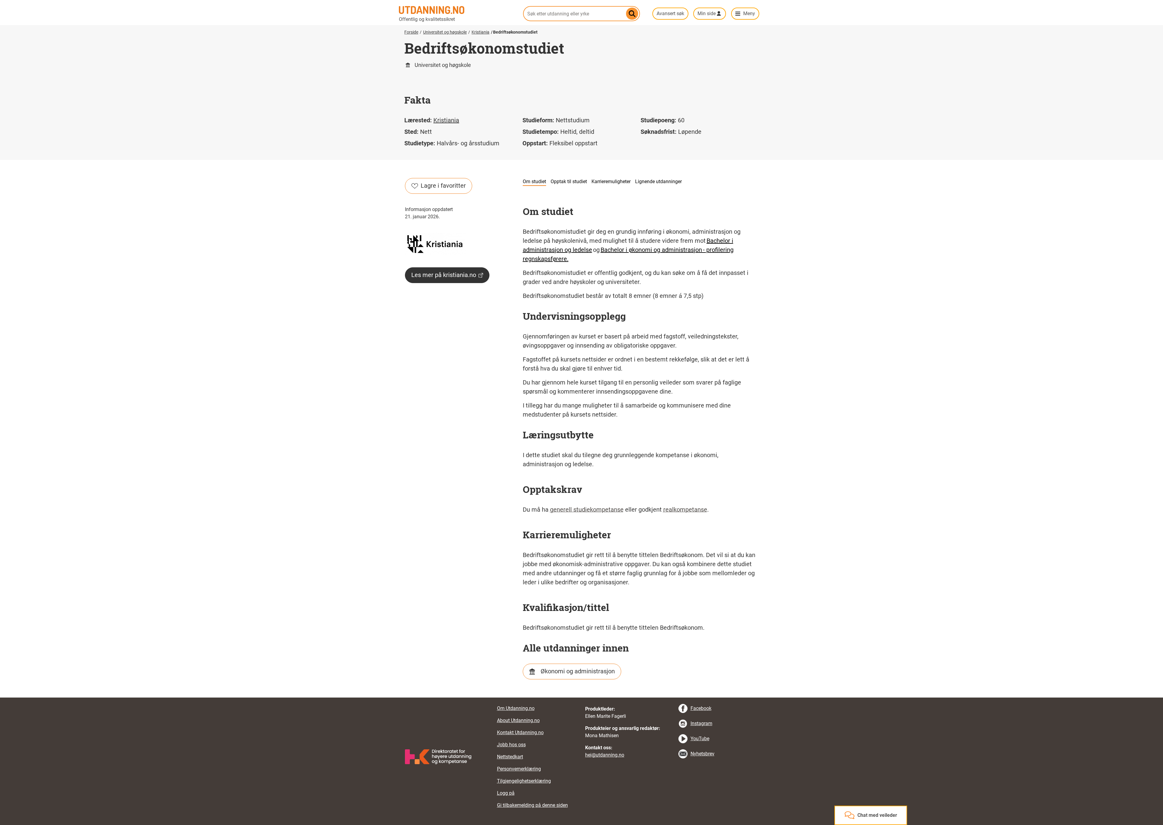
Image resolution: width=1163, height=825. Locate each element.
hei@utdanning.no (604, 755)
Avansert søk (670, 13)
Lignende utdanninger (658, 181)
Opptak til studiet (569, 181)
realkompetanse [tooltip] (685, 509)
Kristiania (480, 32)
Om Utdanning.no (516, 708)
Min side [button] (706, 13)
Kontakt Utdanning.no (520, 732)
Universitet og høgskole (445, 32)
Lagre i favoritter (443, 185)
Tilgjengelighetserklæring (524, 781)
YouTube (700, 738)
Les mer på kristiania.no (443, 275)
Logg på (506, 793)
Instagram (701, 723)
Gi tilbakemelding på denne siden (532, 805)
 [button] (581, 697)
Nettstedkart (510, 757)
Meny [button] (749, 13)
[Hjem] (457, 10)
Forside (411, 32)
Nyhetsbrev (702, 754)
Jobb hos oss (511, 744)
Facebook (701, 708)
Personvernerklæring (519, 769)
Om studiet (534, 181)
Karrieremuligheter (611, 181)
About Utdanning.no (518, 720)
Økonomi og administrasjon (578, 671)
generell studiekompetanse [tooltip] (587, 509)
